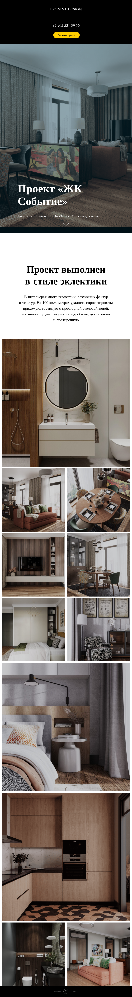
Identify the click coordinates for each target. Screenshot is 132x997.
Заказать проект (66, 35)
